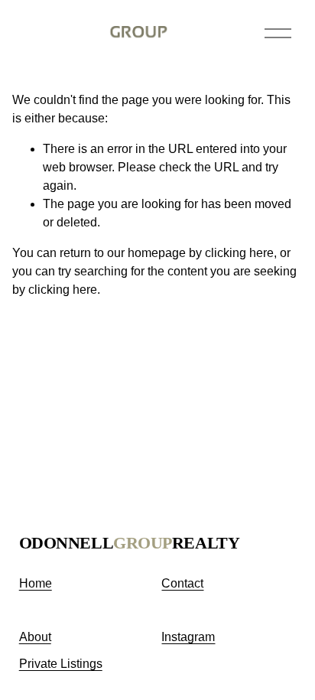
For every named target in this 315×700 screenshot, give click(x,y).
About (35, 636)
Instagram (188, 636)
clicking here (239, 252)
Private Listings (60, 663)
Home (35, 583)
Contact (182, 583)
